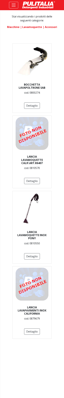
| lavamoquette (31, 27)
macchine (13, 27)
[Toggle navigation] (13, 5)
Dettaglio (32, 105)
